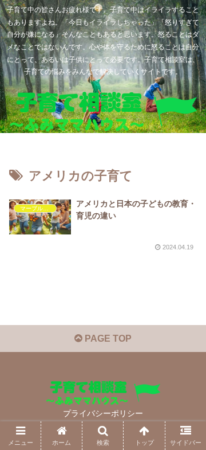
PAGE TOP (107, 338)
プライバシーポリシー (103, 413)
